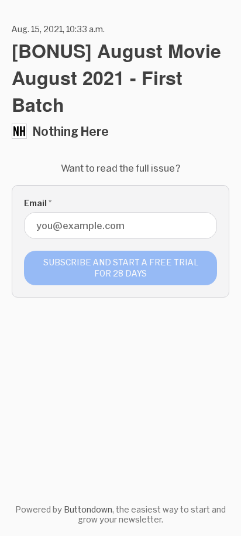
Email (37, 203)
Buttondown (88, 509)
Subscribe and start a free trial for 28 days (120, 268)
